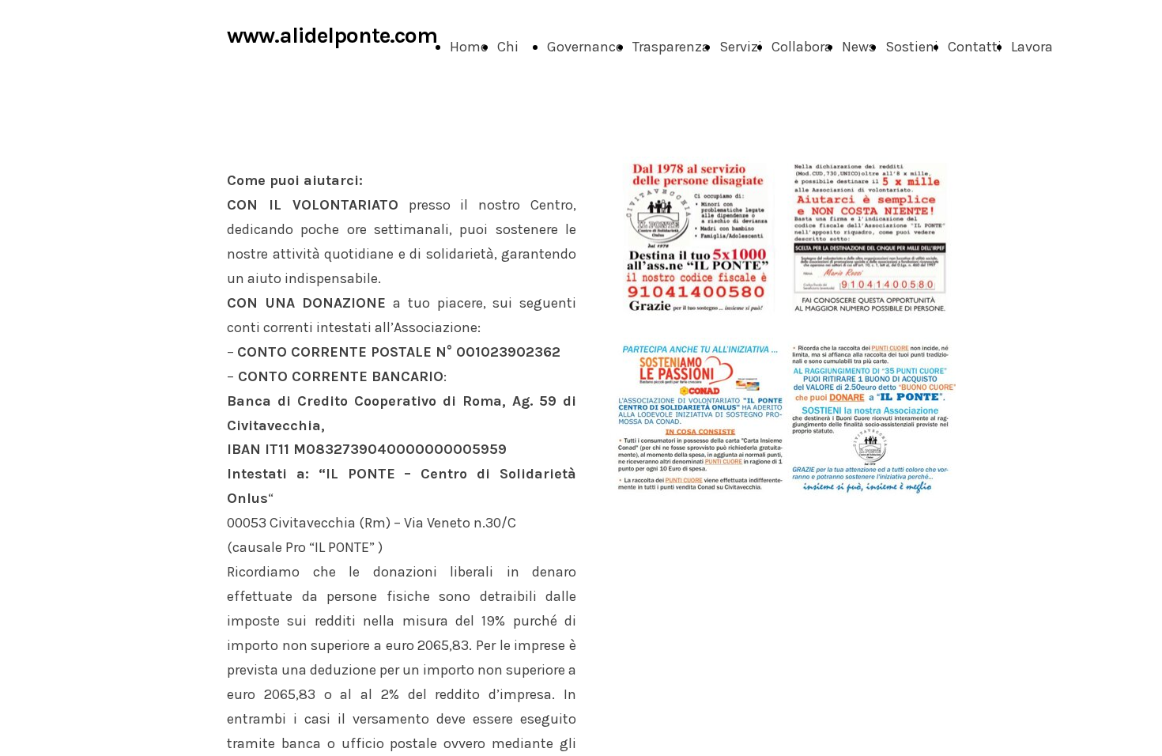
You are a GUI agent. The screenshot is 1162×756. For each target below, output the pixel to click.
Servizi (740, 46)
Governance (585, 46)
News (859, 46)
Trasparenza (671, 46)
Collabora (802, 46)
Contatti (975, 46)
